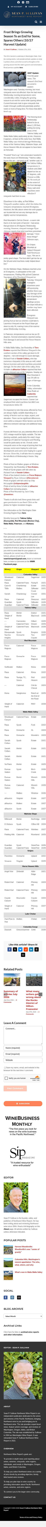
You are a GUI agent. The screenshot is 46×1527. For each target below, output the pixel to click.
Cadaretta (31, 394)
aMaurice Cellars (19, 369)
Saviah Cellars (23, 359)
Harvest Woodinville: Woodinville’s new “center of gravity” (27, 1249)
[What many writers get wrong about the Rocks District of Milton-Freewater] (35, 974)
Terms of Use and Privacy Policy (31, 1517)
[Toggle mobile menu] (41, 22)
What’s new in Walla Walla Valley (28, 1272)
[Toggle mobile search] (36, 22)
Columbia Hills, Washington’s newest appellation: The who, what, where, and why (27, 1262)
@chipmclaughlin (20, 483)
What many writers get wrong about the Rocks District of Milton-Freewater (33, 1000)
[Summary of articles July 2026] (13, 974)
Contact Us (9, 1497)
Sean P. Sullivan (11, 49)
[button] (5, 994)
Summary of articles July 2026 (11, 994)
